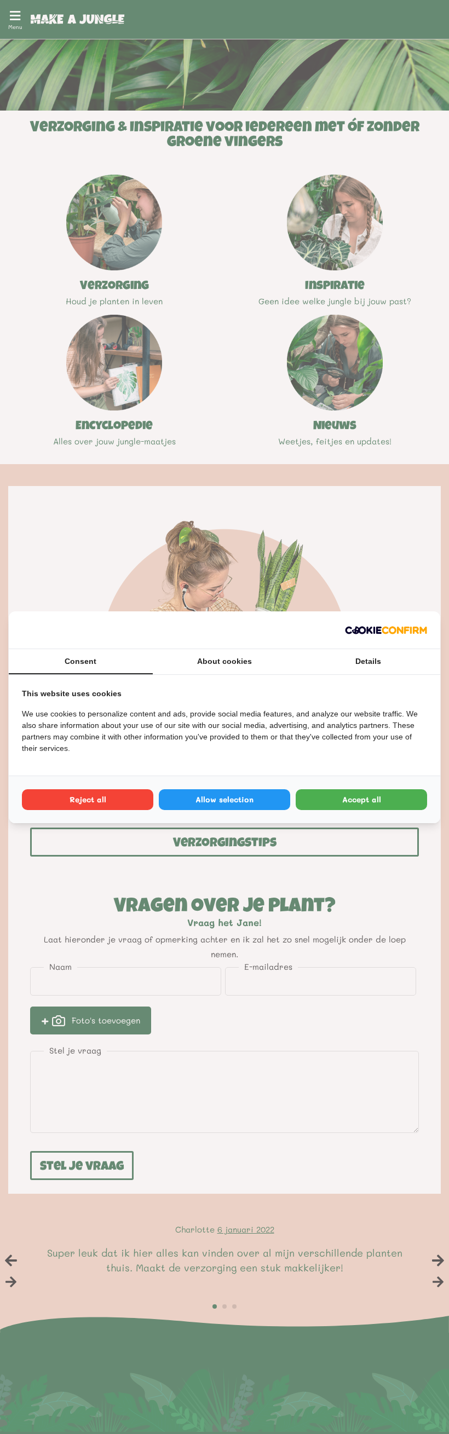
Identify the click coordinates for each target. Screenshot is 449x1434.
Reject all (88, 799)
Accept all (361, 799)
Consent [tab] (80, 661)
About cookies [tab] (224, 661)
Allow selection (224, 799)
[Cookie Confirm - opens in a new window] (386, 630)
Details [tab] (368, 661)
